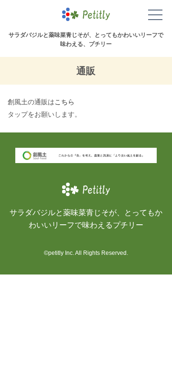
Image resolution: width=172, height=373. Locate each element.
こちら (64, 102)
